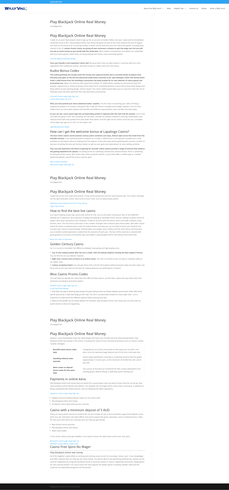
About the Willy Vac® (152, 9)
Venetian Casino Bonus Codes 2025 (64, 444)
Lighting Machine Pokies (59, 127)
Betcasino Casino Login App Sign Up (64, 441)
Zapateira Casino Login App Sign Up (64, 393)
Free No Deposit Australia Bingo (62, 58)
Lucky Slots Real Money (59, 288)
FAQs (169, 9)
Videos (204, 9)
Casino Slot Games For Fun (60, 99)
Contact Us (193, 9)
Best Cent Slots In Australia (61, 239)
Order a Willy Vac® (217, 9)
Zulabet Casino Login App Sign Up (63, 285)
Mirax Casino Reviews (58, 162)
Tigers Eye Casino (57, 206)
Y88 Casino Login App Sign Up (62, 164)
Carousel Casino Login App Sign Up (64, 96)
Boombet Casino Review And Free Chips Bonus (68, 203)
